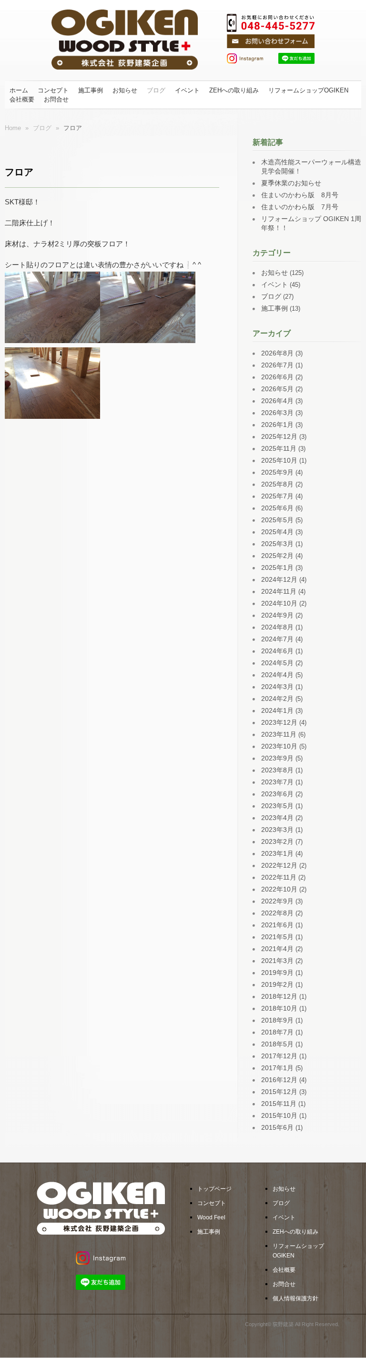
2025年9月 (277, 472)
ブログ (156, 90)
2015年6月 (277, 1127)
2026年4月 (277, 401)
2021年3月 (277, 960)
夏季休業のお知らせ (291, 183)
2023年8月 (277, 770)
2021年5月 (277, 937)
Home (13, 128)
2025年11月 (278, 448)
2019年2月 (277, 984)
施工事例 (90, 90)
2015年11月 (278, 1103)
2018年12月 (279, 996)
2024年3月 (277, 686)
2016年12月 (279, 1080)
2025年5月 (277, 520)
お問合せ (56, 99)
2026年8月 (277, 353)
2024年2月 (277, 698)
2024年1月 (277, 710)
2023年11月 (278, 734)
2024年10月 (279, 603)
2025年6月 (277, 508)
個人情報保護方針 (295, 1298)
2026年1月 (277, 424)
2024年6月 (277, 651)
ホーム (19, 90)
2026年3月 (277, 412)
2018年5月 (277, 1044)
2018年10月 (279, 1008)
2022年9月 (277, 901)
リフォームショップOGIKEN (308, 90)
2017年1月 (277, 1068)
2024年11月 (278, 591)
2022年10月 (279, 889)
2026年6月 (277, 377)
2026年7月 (277, 365)
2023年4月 (277, 817)
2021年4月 (277, 949)
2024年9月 (277, 615)
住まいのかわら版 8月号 (299, 195)
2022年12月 (279, 865)
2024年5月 (277, 663)
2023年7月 (277, 782)
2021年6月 (277, 925)
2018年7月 (277, 1032)
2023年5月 (277, 806)
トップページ (214, 1189)
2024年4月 (277, 675)
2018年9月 (277, 1020)
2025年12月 (279, 436)
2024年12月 (279, 579)
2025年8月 (277, 484)
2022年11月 (278, 877)
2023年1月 (277, 853)
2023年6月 (277, 794)
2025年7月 (277, 496)
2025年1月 (277, 567)
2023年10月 (279, 746)
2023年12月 (279, 722)
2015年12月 (279, 1091)
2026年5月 (277, 389)
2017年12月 (279, 1056)
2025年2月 (277, 555)
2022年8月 (277, 913)
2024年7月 (277, 639)
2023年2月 (277, 841)
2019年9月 (277, 972)
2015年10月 (279, 1115)
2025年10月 (279, 460)
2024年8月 (277, 627)
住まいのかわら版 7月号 (299, 207)
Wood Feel (211, 1217)
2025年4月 (277, 532)
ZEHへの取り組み (234, 90)
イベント (187, 90)
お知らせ (124, 90)
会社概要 (22, 99)
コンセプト (53, 90)
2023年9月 (277, 758)
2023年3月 (277, 829)
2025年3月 (277, 543)
